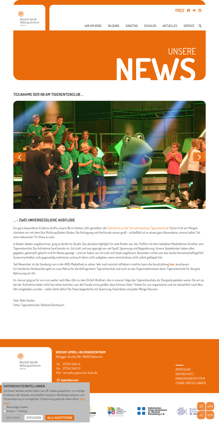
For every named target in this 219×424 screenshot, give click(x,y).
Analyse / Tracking (16, 411)
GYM (210, 415)
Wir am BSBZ (93, 26)
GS (201, 406)
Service (189, 26)
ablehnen (13, 418)
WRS (210, 406)
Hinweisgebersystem (190, 378)
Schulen (150, 26)
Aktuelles (170, 26)
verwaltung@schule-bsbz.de (80, 372)
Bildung (113, 26)
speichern (33, 418)
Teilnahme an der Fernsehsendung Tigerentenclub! (138, 228)
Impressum (183, 369)
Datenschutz (185, 374)
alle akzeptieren (59, 418)
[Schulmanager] (194, 10)
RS (201, 415)
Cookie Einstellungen (191, 383)
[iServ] (180, 10)
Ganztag (132, 26)
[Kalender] (200, 10)
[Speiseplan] (188, 10)
